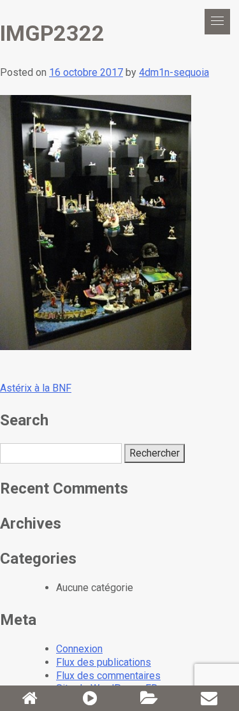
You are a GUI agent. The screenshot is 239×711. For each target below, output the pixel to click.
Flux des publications (103, 662)
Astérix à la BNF (35, 388)
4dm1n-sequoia (174, 72)
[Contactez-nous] (209, 698)
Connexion (79, 649)
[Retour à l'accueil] (30, 698)
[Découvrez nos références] (149, 698)
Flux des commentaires (108, 676)
